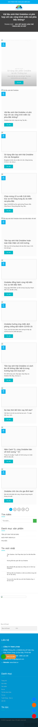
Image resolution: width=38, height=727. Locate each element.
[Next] (33, 62)
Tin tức (3, 695)
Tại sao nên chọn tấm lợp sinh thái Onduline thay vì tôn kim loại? (21, 579)
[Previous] (4, 62)
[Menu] (2, 7)
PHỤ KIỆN (4, 541)
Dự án (3, 689)
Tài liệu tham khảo (6, 692)
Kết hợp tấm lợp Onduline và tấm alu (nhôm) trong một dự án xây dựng (21, 573)
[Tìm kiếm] (36, 7)
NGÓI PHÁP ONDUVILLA (8, 537)
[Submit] (35, 521)
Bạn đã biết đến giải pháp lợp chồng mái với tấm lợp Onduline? (21, 567)
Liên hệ (3, 701)
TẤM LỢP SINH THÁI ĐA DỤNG (10, 534)
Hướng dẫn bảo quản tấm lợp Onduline (17, 560)
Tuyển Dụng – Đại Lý (7, 698)
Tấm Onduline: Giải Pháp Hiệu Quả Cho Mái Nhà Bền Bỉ (21, 555)
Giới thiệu (4, 683)
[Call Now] (3, 656)
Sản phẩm (4, 686)
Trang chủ (8, 24)
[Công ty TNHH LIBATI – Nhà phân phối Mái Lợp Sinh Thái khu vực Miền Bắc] (19, 7)
